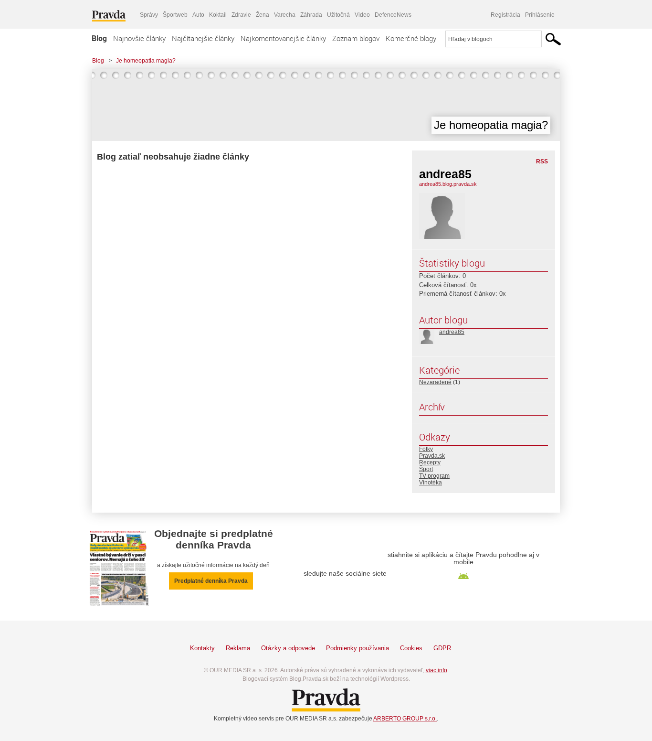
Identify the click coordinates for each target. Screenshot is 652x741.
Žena (262, 14)
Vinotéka (430, 482)
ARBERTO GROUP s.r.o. (405, 718)
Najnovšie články (139, 38)
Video (362, 14)
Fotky (426, 449)
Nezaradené (435, 382)
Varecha (284, 14)
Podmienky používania (357, 648)
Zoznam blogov (355, 38)
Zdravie (241, 14)
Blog (99, 38)
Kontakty (202, 648)
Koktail (218, 14)
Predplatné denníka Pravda (211, 581)
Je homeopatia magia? (146, 60)
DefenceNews (393, 14)
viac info (436, 670)
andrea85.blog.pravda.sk (448, 184)
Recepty (430, 462)
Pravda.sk (432, 455)
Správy (149, 14)
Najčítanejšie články (203, 38)
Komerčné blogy (411, 38)
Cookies (411, 648)
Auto (198, 14)
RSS (542, 161)
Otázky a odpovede (288, 648)
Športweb (175, 14)
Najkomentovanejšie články (283, 38)
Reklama (238, 648)
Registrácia (505, 14)
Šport (426, 469)
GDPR (442, 648)
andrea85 (451, 332)
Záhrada (311, 14)
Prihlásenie (540, 14)
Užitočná (338, 14)
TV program (434, 476)
